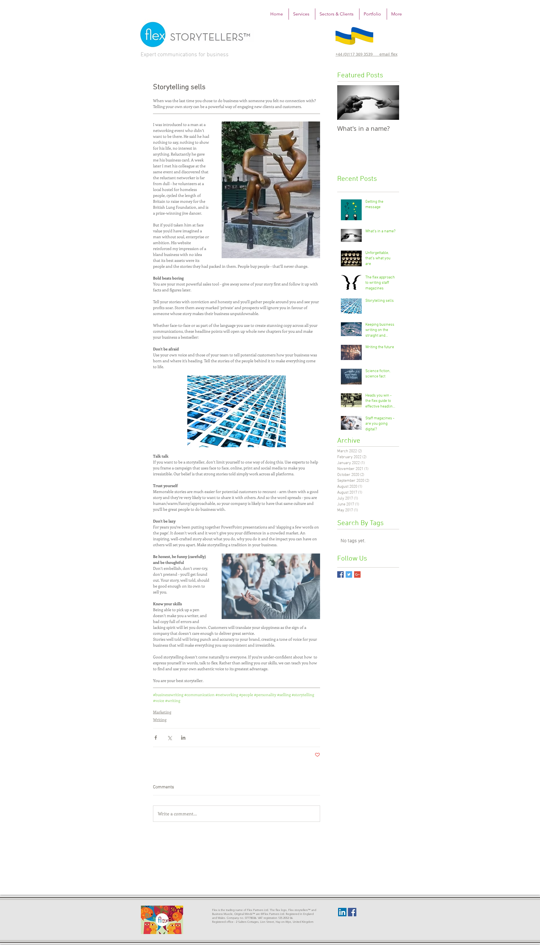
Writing (159, 719)
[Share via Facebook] (155, 737)
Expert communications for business (185, 54)
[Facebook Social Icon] (352, 912)
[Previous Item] (346, 102)
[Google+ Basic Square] (357, 574)
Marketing (162, 712)
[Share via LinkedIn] (183, 737)
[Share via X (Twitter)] (169, 737)
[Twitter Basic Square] (349, 574)
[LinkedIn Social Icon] (342, 912)
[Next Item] (390, 102)
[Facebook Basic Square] (340, 574)
